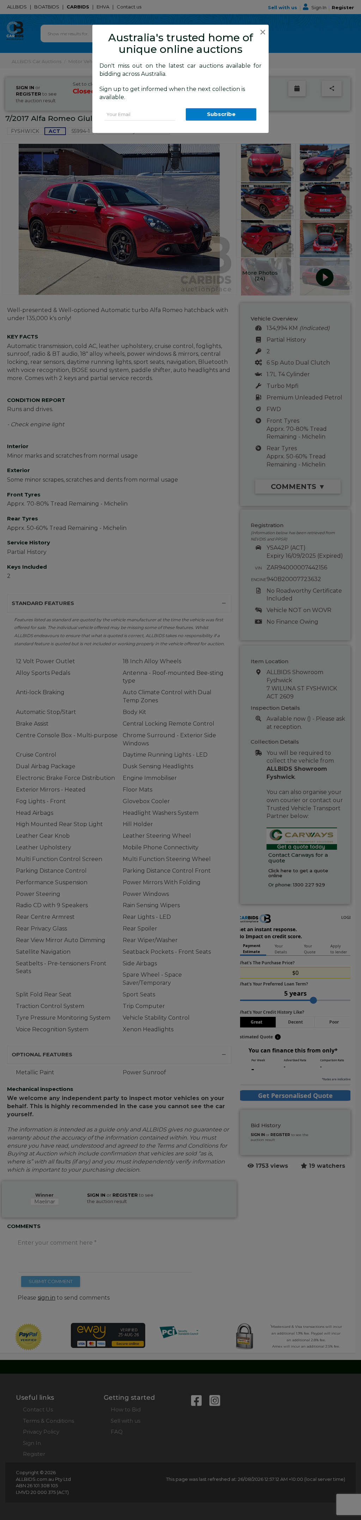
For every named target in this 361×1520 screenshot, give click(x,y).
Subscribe (221, 114)
